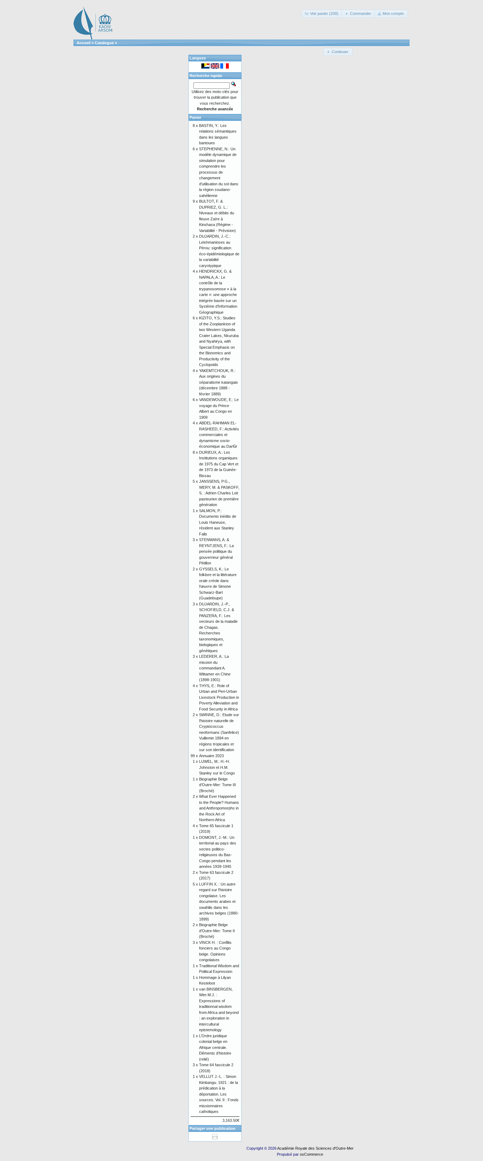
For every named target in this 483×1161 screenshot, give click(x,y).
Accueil (84, 43)
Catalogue (104, 43)
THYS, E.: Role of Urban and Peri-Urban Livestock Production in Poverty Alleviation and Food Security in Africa (219, 697)
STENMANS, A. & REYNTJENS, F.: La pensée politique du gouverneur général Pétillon (216, 551)
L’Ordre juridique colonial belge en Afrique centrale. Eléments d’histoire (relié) (215, 1047)
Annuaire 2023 (211, 756)
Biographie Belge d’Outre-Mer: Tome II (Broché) (217, 931)
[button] (322, 14)
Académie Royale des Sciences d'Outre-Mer (315, 1148)
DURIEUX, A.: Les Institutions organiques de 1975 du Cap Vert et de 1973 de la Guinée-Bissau (218, 464)
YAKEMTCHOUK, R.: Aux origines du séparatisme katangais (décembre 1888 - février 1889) (218, 382)
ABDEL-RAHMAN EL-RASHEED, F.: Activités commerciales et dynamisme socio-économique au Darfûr (219, 434)
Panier (195, 117)
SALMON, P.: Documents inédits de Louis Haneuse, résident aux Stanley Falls (217, 522)
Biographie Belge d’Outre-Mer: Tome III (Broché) (217, 785)
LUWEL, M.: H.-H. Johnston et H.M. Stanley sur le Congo (217, 767)
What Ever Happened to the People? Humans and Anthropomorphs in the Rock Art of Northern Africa (219, 808)
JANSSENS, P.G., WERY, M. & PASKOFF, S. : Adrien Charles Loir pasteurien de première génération (219, 493)
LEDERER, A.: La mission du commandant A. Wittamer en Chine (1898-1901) (215, 668)
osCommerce (311, 1154)
